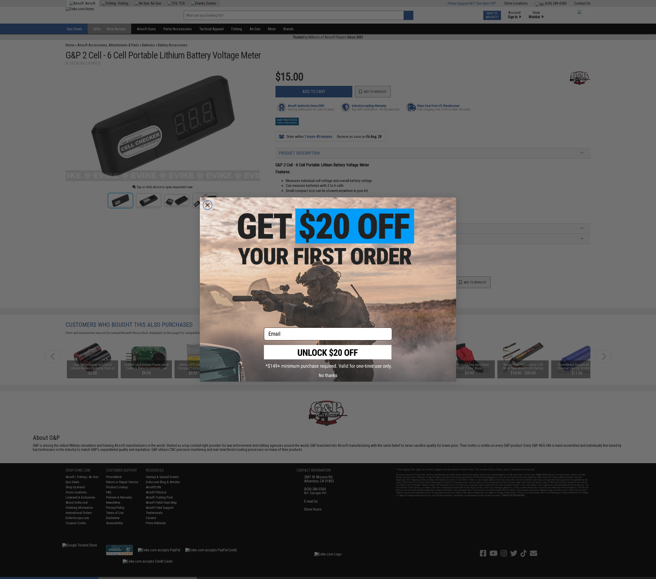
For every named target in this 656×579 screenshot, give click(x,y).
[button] (328, 357)
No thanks (328, 375)
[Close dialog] (207, 205)
